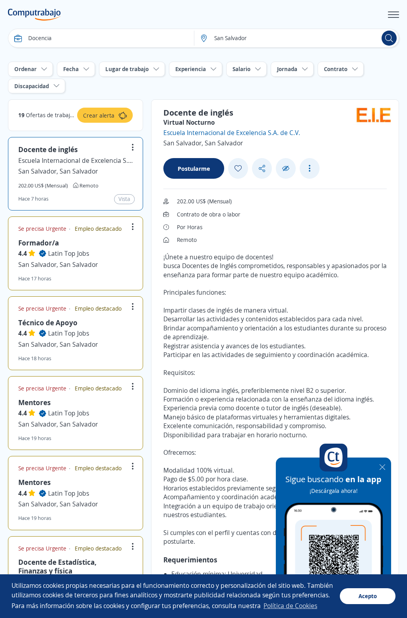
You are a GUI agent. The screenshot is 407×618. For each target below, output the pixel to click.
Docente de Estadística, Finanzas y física (57, 566)
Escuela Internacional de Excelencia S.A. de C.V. (75, 160)
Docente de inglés (48, 149)
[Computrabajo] (34, 15)
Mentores (34, 402)
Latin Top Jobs (68, 253)
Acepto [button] (368, 596)
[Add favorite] (238, 168)
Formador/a (38, 242)
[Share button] (262, 168)
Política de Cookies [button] (290, 605)
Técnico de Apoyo (48, 322)
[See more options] (310, 168)
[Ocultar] (285, 168)
